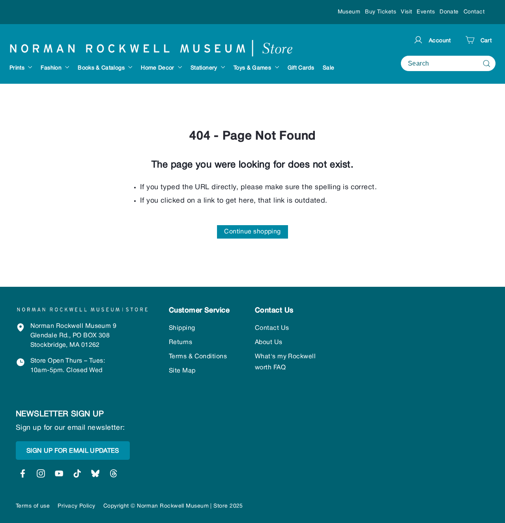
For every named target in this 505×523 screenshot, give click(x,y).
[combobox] (448, 63)
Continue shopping (252, 232)
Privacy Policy (76, 506)
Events (426, 12)
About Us (268, 342)
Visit (406, 12)
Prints (17, 68)
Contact (474, 12)
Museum (349, 12)
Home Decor (158, 68)
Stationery (205, 68)
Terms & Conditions (198, 356)
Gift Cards (301, 68)
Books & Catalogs (102, 68)
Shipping (182, 328)
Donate (449, 12)
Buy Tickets (380, 12)
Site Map (182, 371)
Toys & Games (253, 68)
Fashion (52, 68)
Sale (328, 68)
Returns (180, 342)
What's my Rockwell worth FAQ (285, 362)
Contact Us (272, 328)
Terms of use (33, 506)
